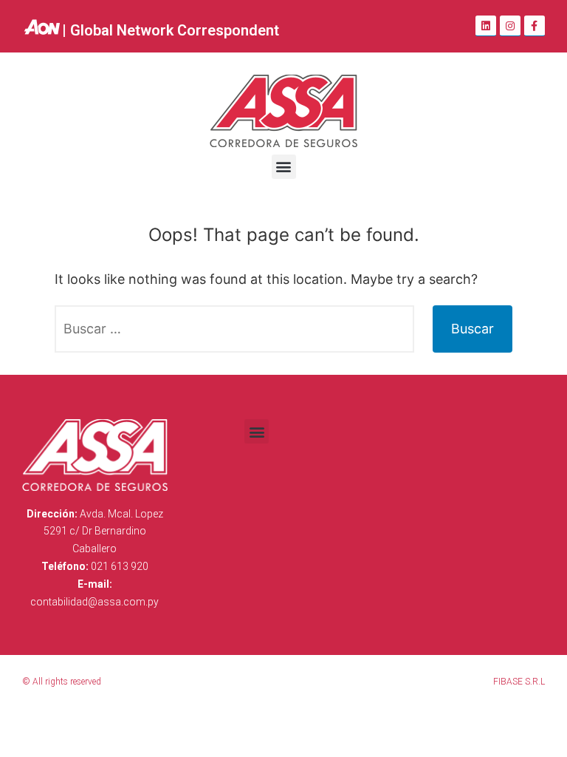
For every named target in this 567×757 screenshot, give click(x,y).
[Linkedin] (485, 26)
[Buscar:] (234, 329)
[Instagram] (510, 26)
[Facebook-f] (534, 26)
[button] (284, 167)
